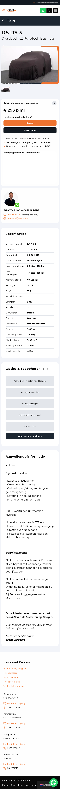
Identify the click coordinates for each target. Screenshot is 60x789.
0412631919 (12, 768)
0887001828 (13, 748)
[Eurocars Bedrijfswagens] (9, 10)
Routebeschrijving (16, 703)
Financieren (30, 130)
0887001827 (13, 707)
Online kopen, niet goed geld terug (47, 2)
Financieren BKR (11, 682)
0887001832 (13, 214)
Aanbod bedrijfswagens (14, 668)
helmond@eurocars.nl (19, 218)
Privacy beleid (17, 785)
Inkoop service (10, 677)
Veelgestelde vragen (13, 686)
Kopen (30, 123)
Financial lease (10, 673)
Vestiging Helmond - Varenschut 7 (22, 152)
